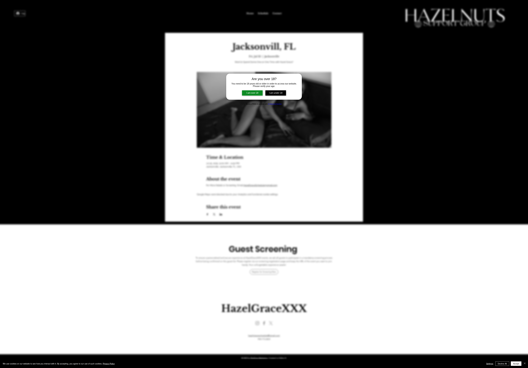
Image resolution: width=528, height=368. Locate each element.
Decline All (502, 363)
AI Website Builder (275, 104)
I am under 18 (275, 93)
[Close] (524, 363)
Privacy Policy (109, 363)
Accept (516, 363)
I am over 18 (252, 93)
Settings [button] (489, 363)
